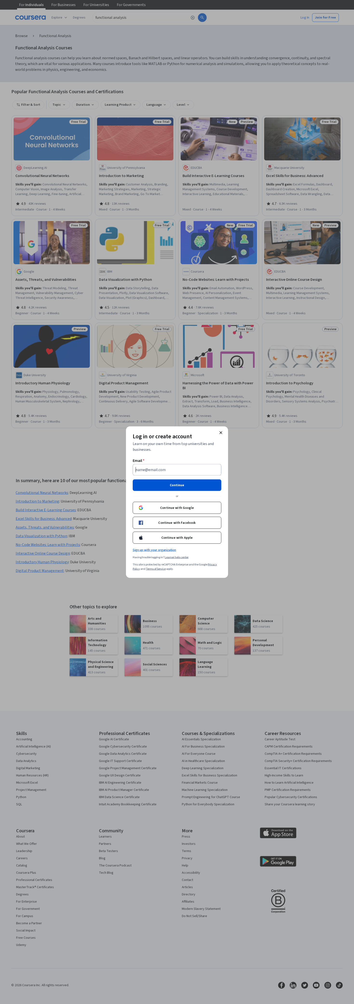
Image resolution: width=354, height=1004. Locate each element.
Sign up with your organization (154, 549)
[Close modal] (220, 432)
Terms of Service (156, 569)
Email (138, 460)
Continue (177, 485)
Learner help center (177, 557)
